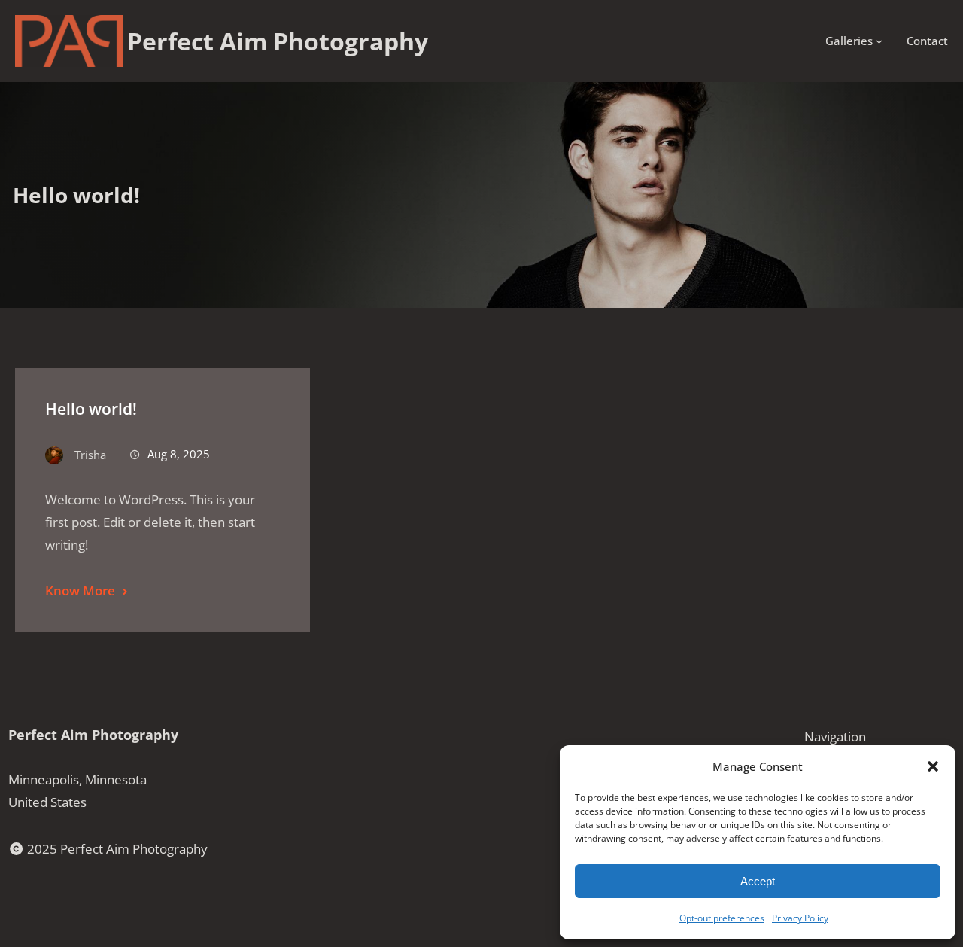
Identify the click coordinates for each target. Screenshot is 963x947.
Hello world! (91, 408)
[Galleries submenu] (879, 41)
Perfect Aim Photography (93, 735)
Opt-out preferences (721, 918)
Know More (80, 590)
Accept (757, 881)
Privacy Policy (800, 918)
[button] (932, 766)
